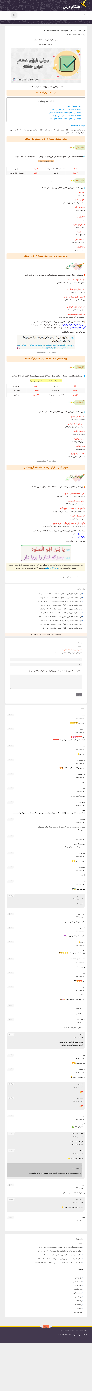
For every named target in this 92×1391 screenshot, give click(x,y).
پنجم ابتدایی (77, 1293)
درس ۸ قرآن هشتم (51, 568)
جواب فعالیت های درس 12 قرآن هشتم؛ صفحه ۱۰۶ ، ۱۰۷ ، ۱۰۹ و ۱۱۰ (60, 593)
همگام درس (83, 1334)
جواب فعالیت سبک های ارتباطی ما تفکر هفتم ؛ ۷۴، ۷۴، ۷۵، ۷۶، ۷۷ (60, 1258)
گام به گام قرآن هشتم (78, 125)
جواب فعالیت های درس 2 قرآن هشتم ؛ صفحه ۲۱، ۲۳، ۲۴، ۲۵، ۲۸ (61, 628)
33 (63, 34)
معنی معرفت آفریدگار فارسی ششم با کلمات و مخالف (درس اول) (60, 1247)
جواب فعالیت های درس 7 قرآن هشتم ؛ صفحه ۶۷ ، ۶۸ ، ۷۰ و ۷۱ (64, 30)
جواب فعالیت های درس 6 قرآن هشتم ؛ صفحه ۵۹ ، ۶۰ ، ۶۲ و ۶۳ (61, 613)
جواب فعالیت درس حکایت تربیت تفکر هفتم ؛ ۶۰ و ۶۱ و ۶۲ (63, 1255)
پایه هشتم (78, 1304)
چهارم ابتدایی (77, 1289)
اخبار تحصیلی (77, 1281)
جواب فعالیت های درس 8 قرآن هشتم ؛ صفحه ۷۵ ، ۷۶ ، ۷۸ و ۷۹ (61, 609)
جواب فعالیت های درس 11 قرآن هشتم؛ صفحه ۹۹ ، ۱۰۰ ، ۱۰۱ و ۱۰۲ (61, 597)
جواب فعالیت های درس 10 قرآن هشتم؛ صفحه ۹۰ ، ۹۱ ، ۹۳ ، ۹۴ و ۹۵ (59, 601)
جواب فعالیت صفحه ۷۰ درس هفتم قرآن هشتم (66, 115)
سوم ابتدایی (78, 1285)
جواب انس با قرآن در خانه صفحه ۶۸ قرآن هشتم (65, 112)
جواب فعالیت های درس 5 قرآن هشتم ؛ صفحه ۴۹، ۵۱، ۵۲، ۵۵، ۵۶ (60, 616)
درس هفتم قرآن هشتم (73, 106)
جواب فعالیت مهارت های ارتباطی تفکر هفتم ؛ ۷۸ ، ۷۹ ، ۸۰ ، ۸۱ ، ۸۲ (60, 1251)
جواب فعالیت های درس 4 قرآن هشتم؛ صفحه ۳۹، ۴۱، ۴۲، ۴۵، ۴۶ (61, 620)
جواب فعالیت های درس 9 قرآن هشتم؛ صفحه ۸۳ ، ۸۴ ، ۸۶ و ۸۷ (61, 605)
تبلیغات (67, 1334)
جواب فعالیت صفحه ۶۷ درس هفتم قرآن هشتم (65, 109)
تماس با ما (74, 1334)
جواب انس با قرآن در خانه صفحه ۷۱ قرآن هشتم (65, 118)
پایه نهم (79, 1308)
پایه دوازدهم (78, 1312)
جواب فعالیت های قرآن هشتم (71, 577)
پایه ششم (78, 1297)
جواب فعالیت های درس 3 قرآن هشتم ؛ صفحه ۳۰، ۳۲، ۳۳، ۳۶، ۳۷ (60, 624)
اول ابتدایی (78, 1277)
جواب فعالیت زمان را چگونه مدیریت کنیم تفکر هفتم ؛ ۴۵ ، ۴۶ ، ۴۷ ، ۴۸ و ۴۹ (57, 1262)
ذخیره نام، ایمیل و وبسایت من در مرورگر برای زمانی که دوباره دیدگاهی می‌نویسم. (53, 670)
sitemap (61, 1334)
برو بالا (46, 1326)
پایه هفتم (79, 1300)
